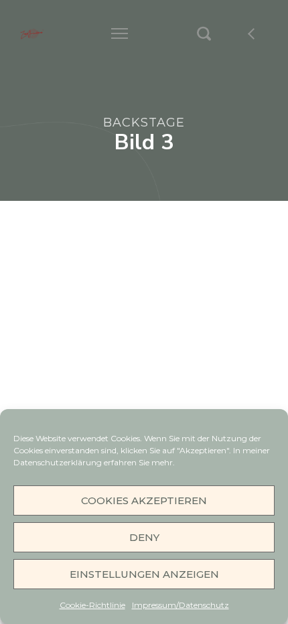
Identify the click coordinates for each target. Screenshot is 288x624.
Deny (144, 537)
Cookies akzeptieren (144, 500)
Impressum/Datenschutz (180, 605)
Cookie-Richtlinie (92, 605)
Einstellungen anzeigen (144, 574)
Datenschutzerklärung (58, 462)
